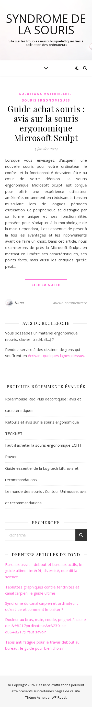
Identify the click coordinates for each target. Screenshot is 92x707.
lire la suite (46, 284)
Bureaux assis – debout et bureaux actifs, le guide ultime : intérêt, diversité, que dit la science (43, 570)
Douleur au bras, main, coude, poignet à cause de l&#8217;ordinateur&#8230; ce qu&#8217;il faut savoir (45, 625)
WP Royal (59, 697)
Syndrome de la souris (46, 24)
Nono (19, 302)
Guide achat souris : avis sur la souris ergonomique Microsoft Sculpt (46, 123)
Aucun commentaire (70, 302)
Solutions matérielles (44, 94)
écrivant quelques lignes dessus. (56, 355)
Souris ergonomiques (46, 100)
